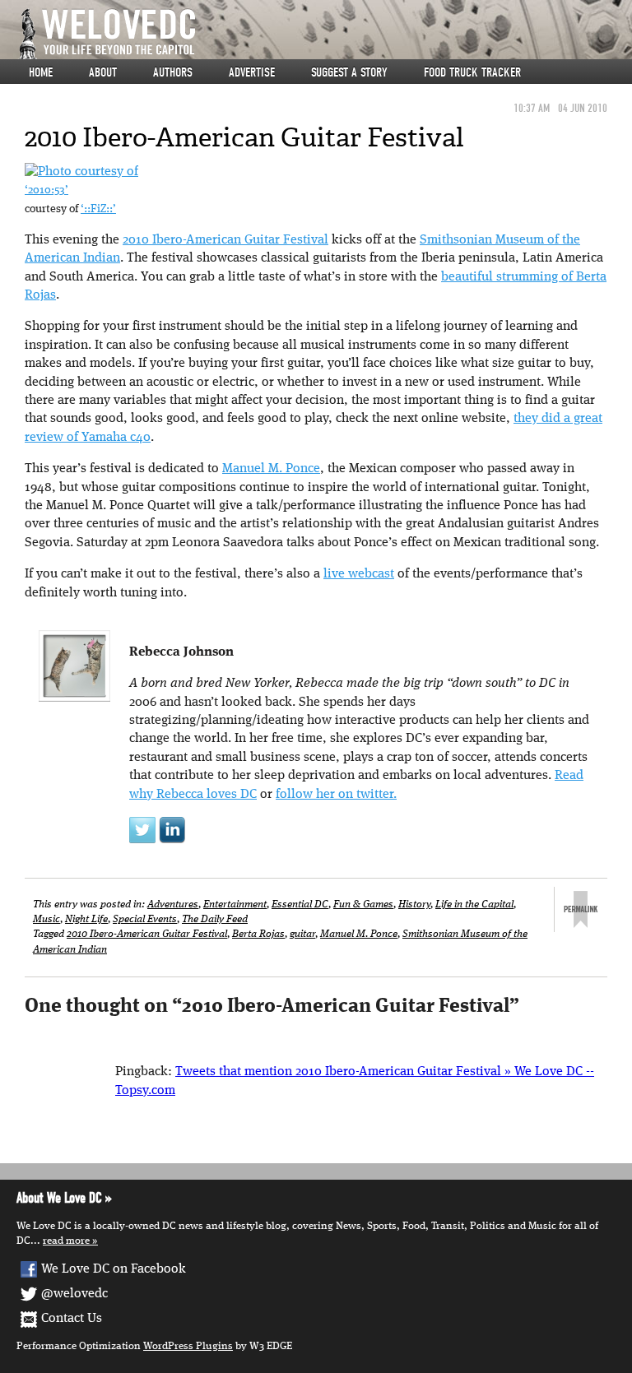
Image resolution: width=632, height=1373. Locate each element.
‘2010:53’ (46, 190)
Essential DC (300, 904)
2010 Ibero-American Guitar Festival (225, 240)
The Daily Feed (215, 919)
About (103, 72)
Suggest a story (349, 72)
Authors (173, 72)
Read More (66, 1241)
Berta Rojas (258, 934)
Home (41, 72)
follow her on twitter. (336, 794)
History (414, 904)
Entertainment (235, 904)
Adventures (172, 904)
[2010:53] (81, 172)
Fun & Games (363, 904)
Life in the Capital (474, 904)
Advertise (252, 72)
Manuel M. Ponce (271, 468)
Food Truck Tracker (472, 72)
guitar (302, 934)
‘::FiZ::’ (98, 209)
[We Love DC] (324, 34)
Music (46, 919)
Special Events (145, 919)
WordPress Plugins (188, 1346)
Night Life (86, 919)
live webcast (358, 574)
